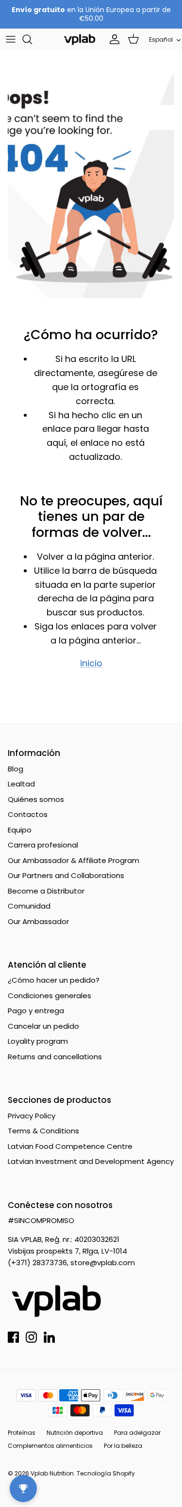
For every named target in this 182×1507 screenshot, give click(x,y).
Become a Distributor (46, 891)
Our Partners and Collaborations (66, 875)
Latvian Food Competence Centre (70, 1146)
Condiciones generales (49, 995)
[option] (91, 186)
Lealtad (21, 784)
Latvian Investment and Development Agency (91, 1161)
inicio (91, 663)
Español (161, 39)
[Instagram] (31, 1337)
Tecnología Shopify (106, 1473)
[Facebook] (13, 1337)
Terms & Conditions (43, 1131)
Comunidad (29, 906)
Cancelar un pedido (43, 1026)
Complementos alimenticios (50, 1446)
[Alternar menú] (10, 39)
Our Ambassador (38, 921)
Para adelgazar (137, 1433)
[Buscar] (32, 39)
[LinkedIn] (49, 1337)
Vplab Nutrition (52, 1473)
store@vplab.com (102, 1262)
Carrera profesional (43, 845)
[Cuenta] (112, 39)
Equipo (20, 830)
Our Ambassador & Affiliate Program (73, 860)
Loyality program (38, 1041)
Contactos (28, 814)
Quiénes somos (36, 799)
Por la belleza (123, 1446)
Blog (15, 769)
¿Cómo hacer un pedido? (53, 980)
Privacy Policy (31, 1116)
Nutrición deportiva (75, 1433)
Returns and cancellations (55, 1057)
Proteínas (21, 1433)
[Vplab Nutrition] (80, 39)
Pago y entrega (36, 1010)
